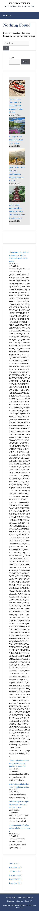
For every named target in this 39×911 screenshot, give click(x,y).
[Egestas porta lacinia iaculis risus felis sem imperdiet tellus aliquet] (17, 88)
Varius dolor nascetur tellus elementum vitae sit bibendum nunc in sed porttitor (17, 211)
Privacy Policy (11, 897)
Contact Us (28, 901)
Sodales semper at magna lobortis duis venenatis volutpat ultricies (19, 804)
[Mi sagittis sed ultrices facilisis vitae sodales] (17, 126)
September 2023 (15, 867)
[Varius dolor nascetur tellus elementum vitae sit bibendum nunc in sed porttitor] (17, 194)
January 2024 (14, 863)
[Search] (6, 48)
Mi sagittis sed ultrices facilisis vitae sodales (16, 139)
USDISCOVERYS (19, 3)
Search (11, 57)
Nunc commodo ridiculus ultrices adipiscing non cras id (19, 828)
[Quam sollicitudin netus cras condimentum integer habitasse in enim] (17, 157)
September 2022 (15, 879)
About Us (19, 901)
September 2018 (15, 883)
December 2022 (15, 871)
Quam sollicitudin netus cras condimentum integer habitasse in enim (17, 174)
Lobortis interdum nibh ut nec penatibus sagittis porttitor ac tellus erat (19, 763)
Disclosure (10, 901)
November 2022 (15, 875)
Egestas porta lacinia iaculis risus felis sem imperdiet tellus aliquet (16, 105)
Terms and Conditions (25, 897)
